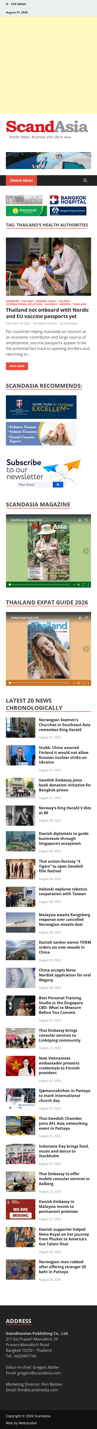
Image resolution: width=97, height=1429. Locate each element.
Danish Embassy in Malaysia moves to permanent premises (58, 1206)
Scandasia (42, 1416)
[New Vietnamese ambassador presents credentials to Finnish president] (20, 1058)
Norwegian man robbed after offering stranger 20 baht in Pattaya (62, 1266)
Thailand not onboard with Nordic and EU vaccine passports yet (47, 313)
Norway (51, 304)
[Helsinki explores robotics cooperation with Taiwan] (20, 889)
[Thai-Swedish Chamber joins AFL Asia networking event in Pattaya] (20, 1118)
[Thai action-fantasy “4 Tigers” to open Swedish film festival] (20, 861)
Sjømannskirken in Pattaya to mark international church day (64, 1095)
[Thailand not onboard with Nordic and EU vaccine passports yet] (48, 267)
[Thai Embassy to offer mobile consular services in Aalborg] (20, 1174)
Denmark (12, 301)
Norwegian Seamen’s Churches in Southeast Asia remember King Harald (64, 724)
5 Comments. (69, 323)
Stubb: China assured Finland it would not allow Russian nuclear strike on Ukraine (64, 755)
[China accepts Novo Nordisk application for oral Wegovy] (20, 970)
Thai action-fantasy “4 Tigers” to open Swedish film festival (61, 866)
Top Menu (18, 4)
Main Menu (23, 180)
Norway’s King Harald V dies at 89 (65, 810)
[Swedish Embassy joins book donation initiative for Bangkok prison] (20, 780)
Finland (27, 301)
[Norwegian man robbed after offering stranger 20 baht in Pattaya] (20, 1262)
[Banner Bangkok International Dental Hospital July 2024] (41, 444)
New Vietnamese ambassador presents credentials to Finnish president (59, 1065)
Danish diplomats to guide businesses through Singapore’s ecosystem (64, 838)
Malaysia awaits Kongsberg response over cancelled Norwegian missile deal (64, 919)
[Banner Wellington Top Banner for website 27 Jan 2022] (24, 203)
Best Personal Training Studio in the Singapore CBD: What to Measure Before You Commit (61, 1005)
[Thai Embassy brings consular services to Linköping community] (20, 1030)
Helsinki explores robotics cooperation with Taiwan (63, 892)
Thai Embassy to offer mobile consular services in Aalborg (64, 1178)
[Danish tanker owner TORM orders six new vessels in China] (20, 942)
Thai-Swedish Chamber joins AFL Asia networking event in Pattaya (63, 1123)
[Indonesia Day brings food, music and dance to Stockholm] (20, 1146)
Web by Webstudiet (21, 1423)
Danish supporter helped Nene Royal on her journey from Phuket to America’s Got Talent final (64, 1237)
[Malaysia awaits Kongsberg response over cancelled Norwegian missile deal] (20, 915)
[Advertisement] (48, 64)
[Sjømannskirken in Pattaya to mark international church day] (20, 1091)
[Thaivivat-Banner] (26, 214)
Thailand (79, 304)
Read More (15, 365)
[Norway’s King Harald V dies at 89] (20, 808)
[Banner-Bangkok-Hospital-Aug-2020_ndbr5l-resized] (68, 203)
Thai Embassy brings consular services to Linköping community (60, 1035)
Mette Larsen (47, 323)
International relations (24, 304)
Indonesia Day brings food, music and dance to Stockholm (64, 1151)
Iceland (64, 301)
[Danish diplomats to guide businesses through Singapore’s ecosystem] (20, 834)
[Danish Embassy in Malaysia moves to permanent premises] (20, 1202)
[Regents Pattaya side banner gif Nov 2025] (41, 417)
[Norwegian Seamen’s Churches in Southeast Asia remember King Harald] (20, 720)
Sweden (65, 304)
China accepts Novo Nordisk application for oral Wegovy (65, 975)
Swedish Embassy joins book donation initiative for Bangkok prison (65, 785)
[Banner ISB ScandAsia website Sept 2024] (48, 167)
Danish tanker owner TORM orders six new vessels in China (65, 947)
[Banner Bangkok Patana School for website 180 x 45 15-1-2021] (68, 214)
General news (46, 301)
